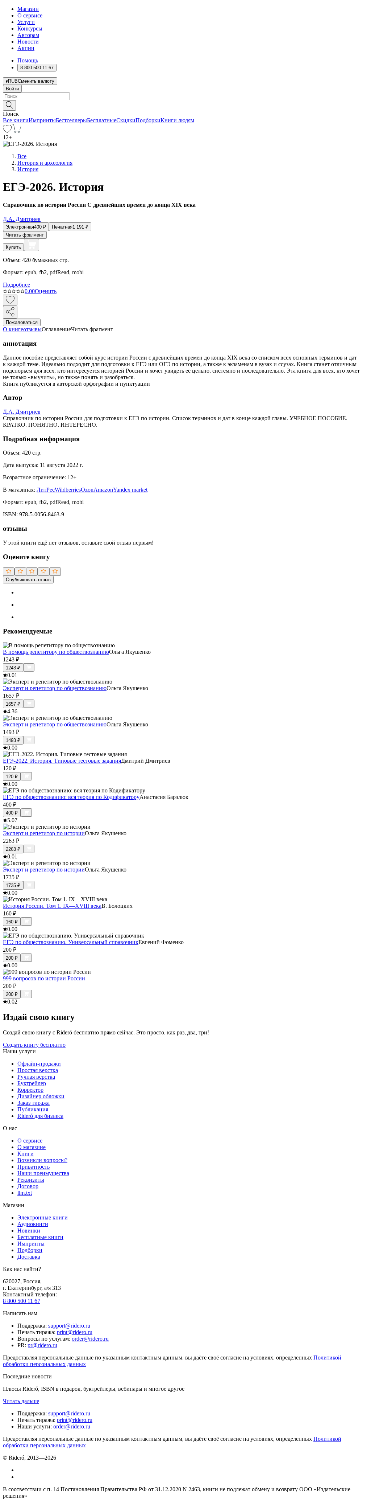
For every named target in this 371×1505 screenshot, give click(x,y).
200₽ (12, 958)
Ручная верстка (36, 1077)
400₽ (12, 813)
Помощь (27, 60)
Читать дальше (21, 1401)
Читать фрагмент (25, 235)
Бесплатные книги (40, 1237)
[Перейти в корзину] (16, 131)
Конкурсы (29, 28)
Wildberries (68, 490)
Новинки (28, 1230)
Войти (12, 88)
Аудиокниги (32, 1224)
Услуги (26, 22)
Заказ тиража (33, 1103)
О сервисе (29, 15)
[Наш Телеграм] (20, 1477)
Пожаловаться (22, 322)
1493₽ (13, 740)
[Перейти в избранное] (7, 131)
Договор (27, 1186)
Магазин (28, 9)
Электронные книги (42, 1217)
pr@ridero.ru (42, 1345)
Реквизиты (30, 1180)
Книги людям (177, 120)
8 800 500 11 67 (21, 1301)
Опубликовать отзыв (28, 579)
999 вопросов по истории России (44, 978)
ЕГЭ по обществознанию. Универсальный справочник (70, 942)
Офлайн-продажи (39, 1064)
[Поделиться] (10, 312)
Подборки (148, 120)
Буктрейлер (31, 1083)
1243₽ (13, 668)
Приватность (33, 1167)
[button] (185, 105)
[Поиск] (9, 105)
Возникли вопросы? (42, 1160)
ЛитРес (46, 490)
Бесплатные (101, 120)
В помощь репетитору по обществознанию (56, 652)
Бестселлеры (71, 120)
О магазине (31, 1147)
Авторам (28, 35)
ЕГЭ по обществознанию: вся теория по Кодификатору (71, 797)
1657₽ (13, 704)
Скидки (126, 120)
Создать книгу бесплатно (34, 1045)
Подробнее (16, 285)
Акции (25, 48)
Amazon (103, 490)
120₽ (12, 776)
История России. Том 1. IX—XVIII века (52, 906)
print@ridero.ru (74, 1332)
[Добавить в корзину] (31, 245)
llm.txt (24, 1193)
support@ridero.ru (69, 1325)
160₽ (12, 921)
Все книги (16, 120)
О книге (13, 329)
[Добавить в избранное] (10, 300)
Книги (25, 1154)
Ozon (87, 490)
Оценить (46, 291)
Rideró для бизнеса (40, 1116)
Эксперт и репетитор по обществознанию (55, 688)
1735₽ (13, 885)
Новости (28, 41)
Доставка (28, 1257)
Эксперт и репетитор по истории (44, 833)
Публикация (32, 1109)
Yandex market (130, 490)
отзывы (32, 329)
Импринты (42, 120)
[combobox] (185, 96)
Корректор (30, 1090)
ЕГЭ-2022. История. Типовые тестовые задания (62, 761)
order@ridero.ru (90, 1339)
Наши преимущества (43, 1173)
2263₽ (13, 849)
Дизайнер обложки (40, 1096)
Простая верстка (37, 1070)
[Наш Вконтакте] (21, 1470)
